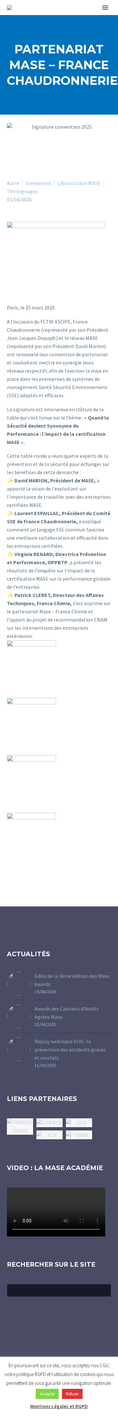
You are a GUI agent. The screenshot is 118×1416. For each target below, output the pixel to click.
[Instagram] (59, 1343)
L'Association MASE (79, 183)
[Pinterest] (87, 662)
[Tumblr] (97, 662)
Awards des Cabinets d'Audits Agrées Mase (66, 1012)
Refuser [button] (72, 1394)
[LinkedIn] (106, 662)
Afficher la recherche (104, 1290)
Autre (13, 183)
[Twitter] (78, 662)
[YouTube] (67, 1343)
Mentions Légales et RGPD (59, 1406)
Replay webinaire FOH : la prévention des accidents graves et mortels (70, 1049)
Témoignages (22, 191)
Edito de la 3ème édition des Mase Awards (71, 980)
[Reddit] (68, 670)
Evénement (38, 183)
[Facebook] (68, 662)
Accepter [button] (47, 1394)
